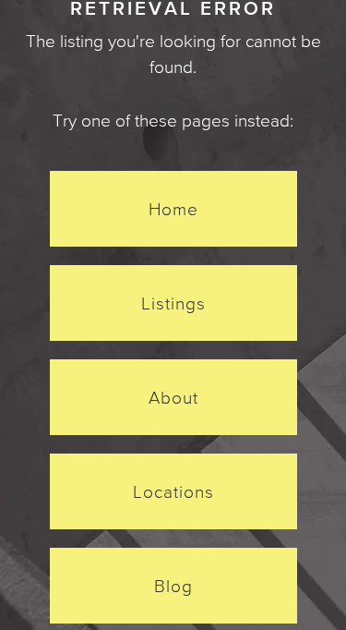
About (173, 397)
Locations (173, 491)
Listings (173, 303)
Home (173, 209)
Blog (173, 585)
